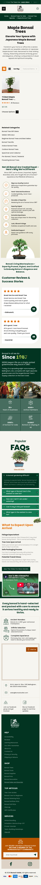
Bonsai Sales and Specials (13, 782)
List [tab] (9, 69)
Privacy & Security (10, 754)
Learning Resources (11, 743)
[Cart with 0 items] (37, 8)
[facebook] (10, 864)
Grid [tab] (4, 69)
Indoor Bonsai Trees (9, 146)
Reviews (7, 740)
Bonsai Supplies (10, 773)
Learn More (22, 2)
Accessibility (8, 737)
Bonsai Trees (8, 768)
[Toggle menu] (4, 9)
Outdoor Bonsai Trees (10, 149)
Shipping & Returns (11, 757)
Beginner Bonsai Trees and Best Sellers (16, 138)
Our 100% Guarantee (11, 746)
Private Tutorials (10, 826)
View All (7, 832)
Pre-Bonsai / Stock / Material (13, 156)
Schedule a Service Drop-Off (14, 823)
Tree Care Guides (10, 792)
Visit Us (33, 649)
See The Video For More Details (16, 569)
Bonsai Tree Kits (8, 142)
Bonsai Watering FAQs (12, 798)
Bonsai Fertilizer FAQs (11, 801)
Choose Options (8, 112)
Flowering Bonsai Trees (10, 160)
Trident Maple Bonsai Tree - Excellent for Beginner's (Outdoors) (8, 98)
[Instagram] (29, 864)
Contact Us (8, 751)
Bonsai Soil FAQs (10, 804)
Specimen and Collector (11, 153)
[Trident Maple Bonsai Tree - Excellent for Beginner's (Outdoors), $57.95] (11, 84)
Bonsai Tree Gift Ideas (10, 131)
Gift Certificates (10, 810)
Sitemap (7, 807)
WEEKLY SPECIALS (8, 135)
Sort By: (17, 69)
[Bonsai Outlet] (14, 723)
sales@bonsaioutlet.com (19, 693)
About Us (7, 748)
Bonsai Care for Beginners (13, 795)
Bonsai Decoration (10, 779)
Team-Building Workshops (13, 829)
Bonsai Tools (8, 770)
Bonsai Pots (8, 776)
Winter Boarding (10, 820)
